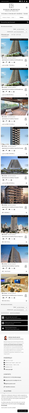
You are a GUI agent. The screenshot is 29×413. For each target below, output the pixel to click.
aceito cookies (23, 410)
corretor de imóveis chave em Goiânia (13, 344)
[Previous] (3, 47)
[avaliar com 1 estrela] (2, 313)
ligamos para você (10, 383)
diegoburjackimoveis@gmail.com (13, 380)
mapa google (9, 369)
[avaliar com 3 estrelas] (5, 313)
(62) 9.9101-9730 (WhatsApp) (13, 377)
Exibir (14, 29)
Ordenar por (10, 31)
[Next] (26, 47)
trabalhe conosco (10, 386)
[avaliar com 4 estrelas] (6, 313)
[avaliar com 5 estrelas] (8, 313)
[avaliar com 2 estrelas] (3, 313)
